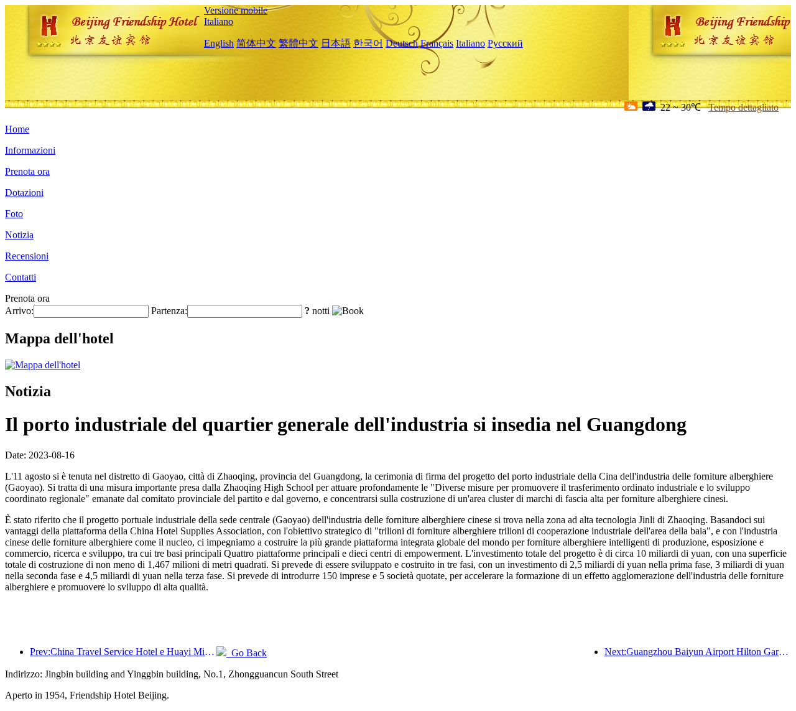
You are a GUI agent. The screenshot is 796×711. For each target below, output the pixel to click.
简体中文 (256, 43)
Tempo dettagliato (743, 107)
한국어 (368, 43)
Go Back (246, 653)
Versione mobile (235, 10)
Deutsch (402, 43)
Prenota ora (27, 171)
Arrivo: (19, 310)
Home (17, 129)
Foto (14, 213)
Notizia (19, 235)
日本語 (336, 43)
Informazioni (30, 150)
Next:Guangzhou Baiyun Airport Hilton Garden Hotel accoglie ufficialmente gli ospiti (697, 651)
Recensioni (27, 256)
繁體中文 (298, 43)
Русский (505, 43)
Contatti (20, 277)
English (219, 43)
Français (436, 43)
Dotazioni (24, 192)
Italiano (218, 21)
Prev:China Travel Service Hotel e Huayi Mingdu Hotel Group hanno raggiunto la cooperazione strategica (123, 651)
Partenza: (169, 310)
